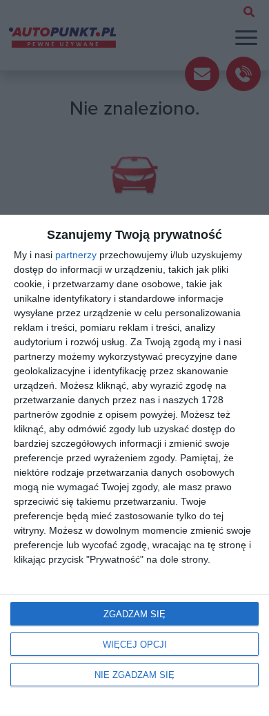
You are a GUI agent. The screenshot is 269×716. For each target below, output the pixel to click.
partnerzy (76, 255)
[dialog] (134, 465)
